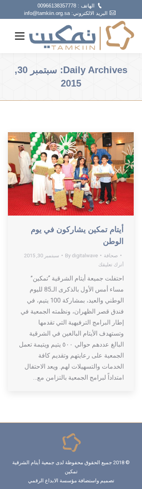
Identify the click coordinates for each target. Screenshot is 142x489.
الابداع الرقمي (43, 480)
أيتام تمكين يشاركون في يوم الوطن (77, 235)
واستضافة (88, 480)
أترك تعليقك (111, 265)
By (81, 255)
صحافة (111, 255)
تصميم (107, 480)
